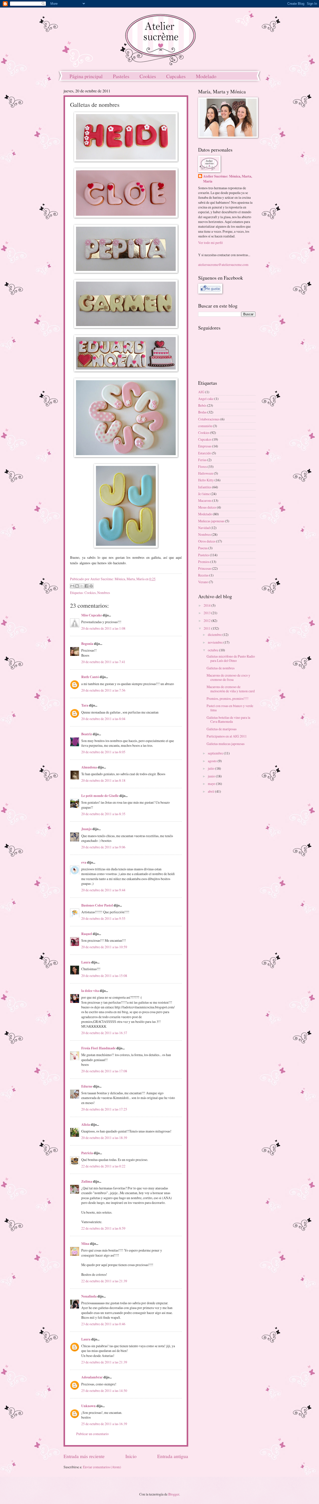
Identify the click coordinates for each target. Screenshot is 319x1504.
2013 (207, 612)
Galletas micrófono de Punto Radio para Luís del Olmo (231, 658)
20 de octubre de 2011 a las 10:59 (104, 946)
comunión (205, 425)
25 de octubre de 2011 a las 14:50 (104, 1390)
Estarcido (204, 453)
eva (83, 862)
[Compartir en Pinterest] (91, 585)
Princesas (204, 568)
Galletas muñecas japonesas (225, 743)
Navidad (204, 527)
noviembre (216, 642)
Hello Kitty (206, 480)
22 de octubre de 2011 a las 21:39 (104, 1281)
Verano (203, 581)
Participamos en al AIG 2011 (227, 736)
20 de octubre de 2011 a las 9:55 (103, 918)
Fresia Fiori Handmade (98, 1048)
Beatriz (86, 734)
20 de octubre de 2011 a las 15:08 (104, 975)
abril (211, 791)
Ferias (202, 459)
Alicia (85, 1124)
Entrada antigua (172, 1456)
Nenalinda (89, 1296)
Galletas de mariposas (222, 729)
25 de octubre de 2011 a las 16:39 (104, 1423)
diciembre (215, 634)
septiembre (216, 753)
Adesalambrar (92, 1377)
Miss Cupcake (91, 615)
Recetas (203, 575)
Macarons (205, 500)
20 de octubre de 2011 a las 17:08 (104, 1071)
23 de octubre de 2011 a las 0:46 (103, 1323)
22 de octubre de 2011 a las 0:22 (103, 1166)
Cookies (148, 76)
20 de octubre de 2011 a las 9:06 (103, 847)
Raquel (86, 933)
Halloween (205, 473)
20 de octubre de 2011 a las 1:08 (103, 628)
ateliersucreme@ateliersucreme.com (223, 264)
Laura (85, 962)
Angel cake (206, 398)
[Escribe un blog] (77, 585)
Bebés (202, 405)
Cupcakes (176, 76)
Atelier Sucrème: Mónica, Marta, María (227, 179)
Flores (202, 466)
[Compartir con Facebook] (86, 585)
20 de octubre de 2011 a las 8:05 (103, 752)
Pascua (203, 548)
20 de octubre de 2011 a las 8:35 (103, 813)
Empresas (204, 446)
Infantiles (204, 487)
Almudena (89, 767)
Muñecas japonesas (211, 521)
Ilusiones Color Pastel (97, 905)
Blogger (173, 1494)
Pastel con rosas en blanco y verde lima (230, 707)
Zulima (86, 1181)
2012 (207, 620)
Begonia (87, 643)
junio (212, 776)
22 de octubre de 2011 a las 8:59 (103, 1228)
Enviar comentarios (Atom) (102, 1467)
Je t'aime (204, 493)
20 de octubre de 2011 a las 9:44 (103, 890)
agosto (213, 760)
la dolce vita (90, 990)
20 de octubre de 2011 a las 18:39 (104, 1137)
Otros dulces (206, 541)
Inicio (131, 1456)
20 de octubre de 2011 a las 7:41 (103, 661)
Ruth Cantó (90, 676)
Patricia (87, 1152)
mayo (212, 783)
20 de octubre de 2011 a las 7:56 (103, 690)
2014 (207, 605)
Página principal (86, 76)
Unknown (88, 1405)
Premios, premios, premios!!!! (227, 698)
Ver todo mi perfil (210, 242)
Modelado (206, 76)
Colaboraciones (209, 419)
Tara (84, 705)
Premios (204, 561)
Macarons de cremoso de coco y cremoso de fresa (228, 677)
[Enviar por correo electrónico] (72, 585)
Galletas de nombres (221, 668)
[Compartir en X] (81, 585)
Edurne (86, 1086)
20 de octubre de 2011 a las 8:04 (103, 718)
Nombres (103, 592)
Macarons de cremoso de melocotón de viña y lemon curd (231, 688)
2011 (207, 628)
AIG (201, 391)
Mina (85, 1243)
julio (211, 768)
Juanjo (86, 828)
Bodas (202, 412)
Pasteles (121, 76)
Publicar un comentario (92, 1433)
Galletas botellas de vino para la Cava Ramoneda (228, 719)
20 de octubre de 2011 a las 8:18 (103, 780)
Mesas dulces (207, 507)
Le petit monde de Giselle (100, 795)
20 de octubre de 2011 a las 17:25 (104, 1109)
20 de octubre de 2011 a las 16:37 (104, 1032)
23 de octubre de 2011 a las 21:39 (104, 1362)
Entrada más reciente (84, 1456)
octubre (213, 650)
